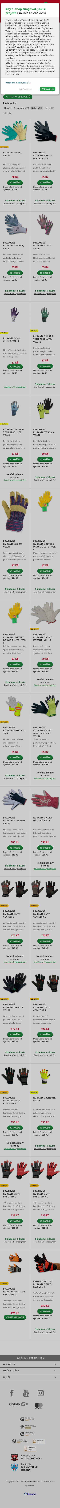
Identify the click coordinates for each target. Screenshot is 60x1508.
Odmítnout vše (25, 89)
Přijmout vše (47, 89)
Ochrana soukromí (35, 65)
